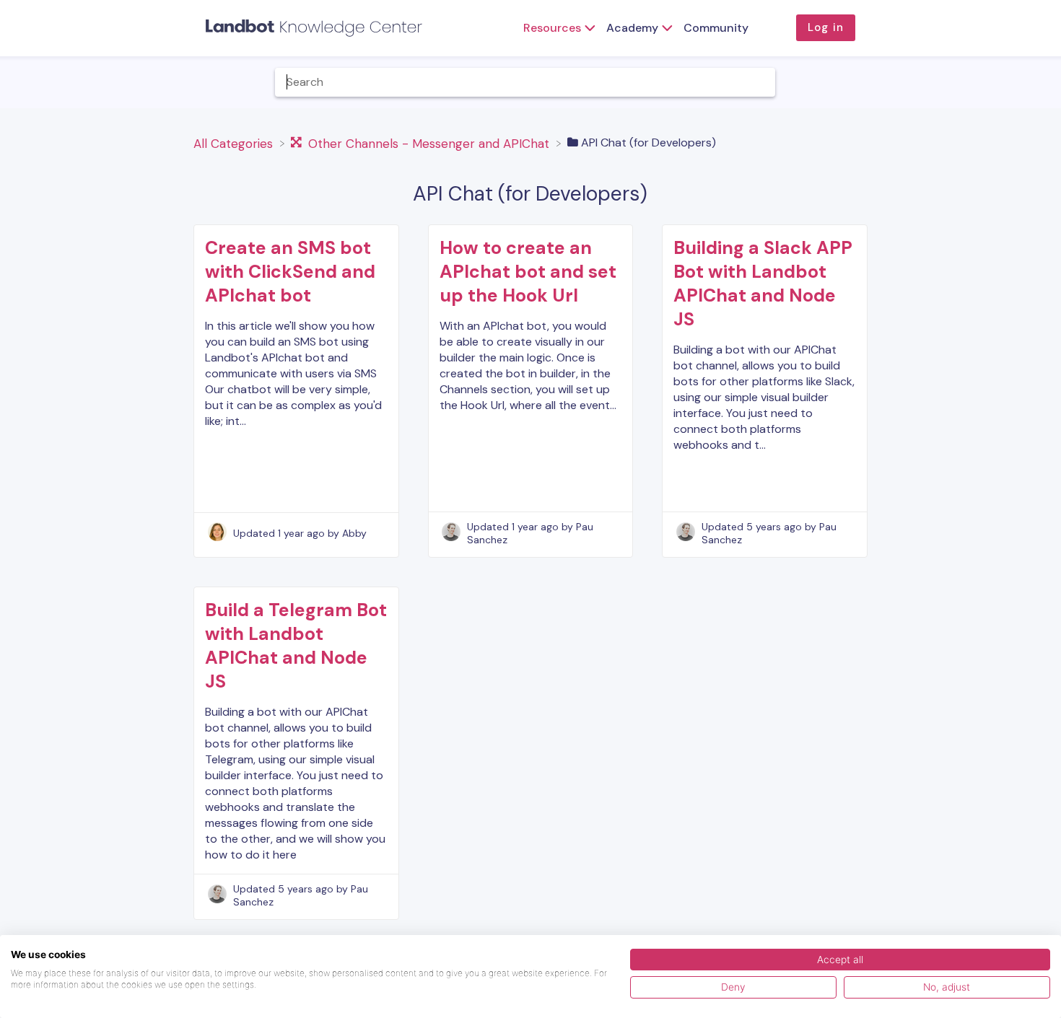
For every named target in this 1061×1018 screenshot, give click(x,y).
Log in (826, 27)
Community (716, 27)
